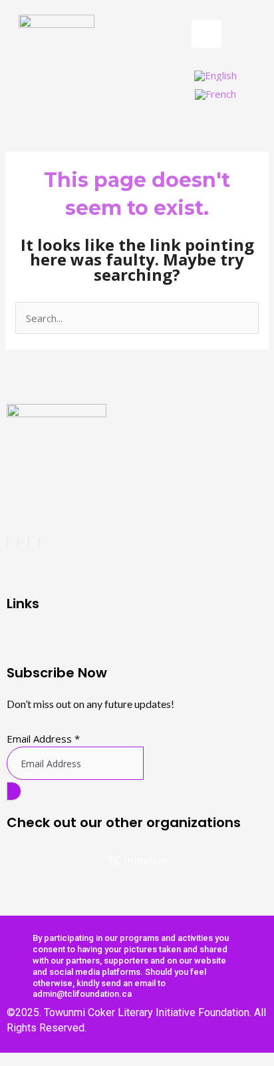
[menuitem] (215, 76)
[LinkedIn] (39, 542)
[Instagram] (18, 542)
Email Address (43, 738)
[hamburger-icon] (206, 34)
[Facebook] (7, 542)
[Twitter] (28, 542)
